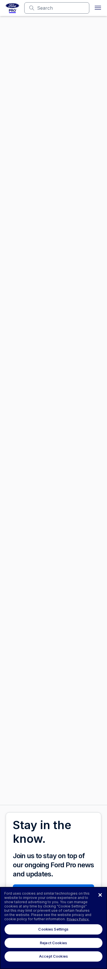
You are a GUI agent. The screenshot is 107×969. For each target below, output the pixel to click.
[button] (97, 8)
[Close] (100, 895)
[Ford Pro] (12, 8)
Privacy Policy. (78, 919)
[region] (53, 928)
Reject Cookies (53, 943)
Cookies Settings (53, 929)
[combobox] (61, 8)
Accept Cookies (53, 956)
